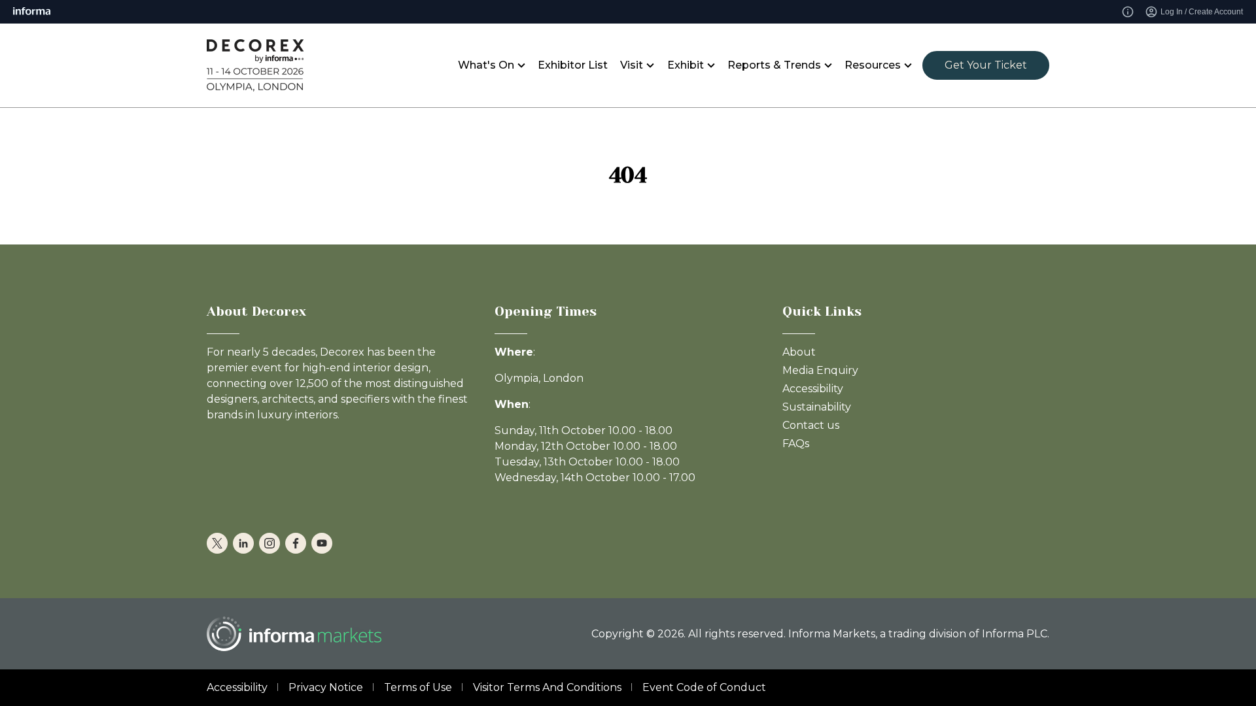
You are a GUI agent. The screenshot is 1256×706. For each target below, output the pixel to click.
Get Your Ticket (986, 65)
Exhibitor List (573, 65)
